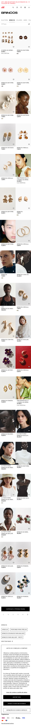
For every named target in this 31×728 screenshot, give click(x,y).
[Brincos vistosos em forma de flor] (8, 357)
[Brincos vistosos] (8, 134)
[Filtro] (29, 24)
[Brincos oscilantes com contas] (8, 553)
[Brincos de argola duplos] (8, 485)
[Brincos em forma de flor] (8, 69)
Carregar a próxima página (15, 609)
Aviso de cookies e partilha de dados (16, 692)
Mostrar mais (6, 641)
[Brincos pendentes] (8, 387)
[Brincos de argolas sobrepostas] (8, 294)
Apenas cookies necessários (17, 703)
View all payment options (7, 723)
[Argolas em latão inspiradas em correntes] (8, 519)
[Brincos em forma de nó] (8, 231)
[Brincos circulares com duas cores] (8, 583)
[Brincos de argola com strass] (8, 453)
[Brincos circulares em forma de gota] (8, 165)
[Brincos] (8, 261)
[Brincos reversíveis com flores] (8, 421)
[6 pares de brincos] (8, 37)
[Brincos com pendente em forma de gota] (8, 326)
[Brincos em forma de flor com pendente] (8, 198)
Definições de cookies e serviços (16, 710)
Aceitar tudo (17, 697)
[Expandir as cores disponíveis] (18, 54)
